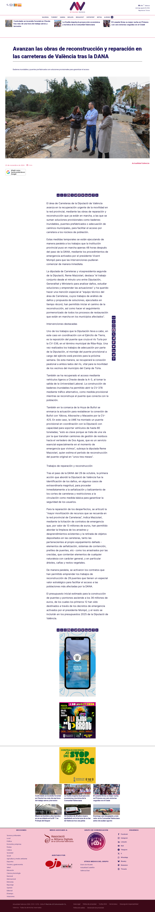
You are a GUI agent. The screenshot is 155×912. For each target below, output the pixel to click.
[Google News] (58, 195)
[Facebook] (68, 195)
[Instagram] (65, 195)
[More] (96, 195)
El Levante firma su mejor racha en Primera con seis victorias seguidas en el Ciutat (105, 798)
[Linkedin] (86, 195)
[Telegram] (75, 195)
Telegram (124, 850)
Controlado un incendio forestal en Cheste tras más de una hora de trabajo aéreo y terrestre (32, 23)
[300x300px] (77, 737)
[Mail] (119, 846)
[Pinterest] (93, 195)
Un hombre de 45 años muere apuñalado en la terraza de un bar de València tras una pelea (77, 818)
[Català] (16, 5)
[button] (7, 5)
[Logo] (77, 7)
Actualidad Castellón (87, 867)
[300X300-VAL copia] (77, 765)
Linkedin (124, 842)
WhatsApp (124, 857)
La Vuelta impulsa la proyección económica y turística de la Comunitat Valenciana (77, 798)
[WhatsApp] (119, 857)
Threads (124, 869)
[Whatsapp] (61, 195)
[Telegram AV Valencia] (77, 698)
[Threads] (119, 869)
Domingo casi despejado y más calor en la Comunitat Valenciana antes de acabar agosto (106, 818)
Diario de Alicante (86, 865)
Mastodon (124, 865)
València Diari (85, 871)
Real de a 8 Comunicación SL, (56, 904)
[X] (72, 195)
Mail (122, 846)
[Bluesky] (82, 195)
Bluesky (123, 861)
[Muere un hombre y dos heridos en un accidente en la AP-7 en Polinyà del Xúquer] (48, 809)
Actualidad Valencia (140, 163)
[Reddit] (89, 195)
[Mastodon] (79, 195)
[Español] (20, 5)
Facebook (124, 834)
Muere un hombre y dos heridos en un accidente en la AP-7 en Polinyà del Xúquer (48, 818)
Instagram (124, 838)
